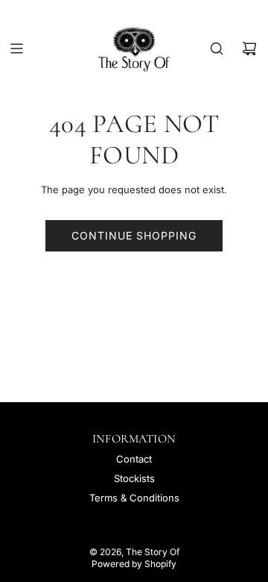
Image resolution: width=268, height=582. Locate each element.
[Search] (216, 48)
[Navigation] (16, 48)
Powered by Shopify (134, 563)
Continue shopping (134, 235)
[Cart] (249, 48)
